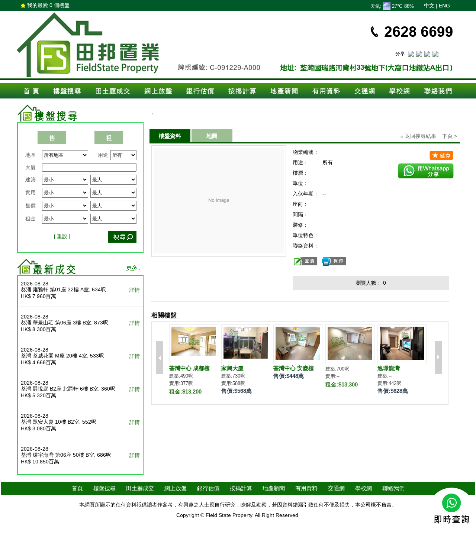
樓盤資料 (170, 136)
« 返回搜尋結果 (418, 136)
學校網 (363, 488)
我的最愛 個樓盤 (48, 5)
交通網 (336, 488)
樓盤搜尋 (104, 488)
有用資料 (306, 488)
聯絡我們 (393, 488)
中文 (429, 6)
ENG (444, 6)
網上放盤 (175, 488)
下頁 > (449, 136)
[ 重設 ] (62, 236)
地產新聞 (274, 488)
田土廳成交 (140, 488)
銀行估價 (208, 488)
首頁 (77, 488)
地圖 (212, 136)
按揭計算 (241, 488)
